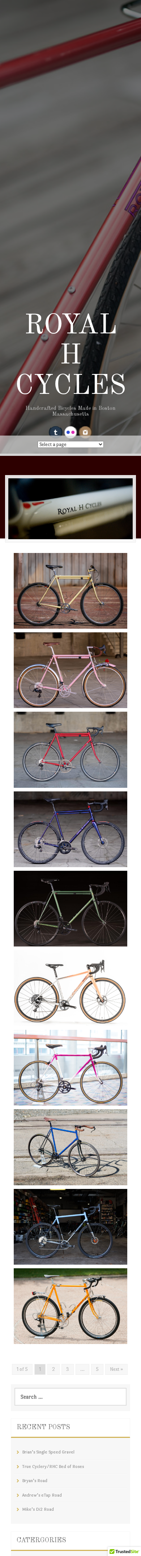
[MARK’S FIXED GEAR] (70, 1146)
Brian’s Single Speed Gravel (63, 620)
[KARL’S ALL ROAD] (70, 1225)
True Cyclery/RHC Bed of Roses (70, 699)
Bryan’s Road (44, 779)
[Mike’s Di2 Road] (70, 907)
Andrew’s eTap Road (54, 858)
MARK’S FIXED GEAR (59, 1176)
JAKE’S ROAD (46, 1097)
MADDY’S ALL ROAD (57, 1017)
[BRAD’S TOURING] (70, 1305)
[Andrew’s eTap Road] (70, 828)
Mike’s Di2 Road (47, 938)
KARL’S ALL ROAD (54, 1256)
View (30, 606)
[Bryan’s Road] (70, 748)
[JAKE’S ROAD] (70, 1066)
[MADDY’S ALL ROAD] (70, 987)
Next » (116, 1369)
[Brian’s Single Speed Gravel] (70, 589)
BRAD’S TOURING (52, 1335)
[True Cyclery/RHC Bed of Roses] (70, 669)
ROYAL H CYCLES (70, 356)
